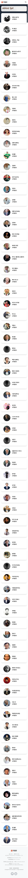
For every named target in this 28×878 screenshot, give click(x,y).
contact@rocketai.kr (21, 861)
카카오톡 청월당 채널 (9, 861)
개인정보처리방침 (16, 868)
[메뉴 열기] (26, 2)
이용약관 (10, 868)
